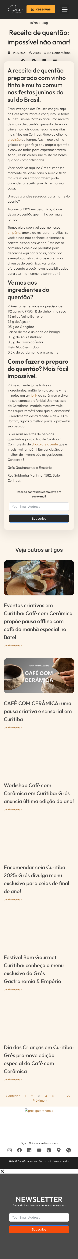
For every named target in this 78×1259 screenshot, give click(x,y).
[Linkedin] (29, 1150)
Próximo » (40, 1100)
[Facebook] (19, 1150)
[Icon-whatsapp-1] (68, 1150)
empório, (14, 232)
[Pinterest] (49, 1150)
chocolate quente (45, 444)
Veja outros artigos (39, 550)
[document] (39, 1214)
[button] (64, 9)
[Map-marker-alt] (58, 1150)
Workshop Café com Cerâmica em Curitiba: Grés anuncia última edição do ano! (39, 793)
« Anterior (12, 1096)
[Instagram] (9, 1150)
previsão (14, 139)
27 (68, 1096)
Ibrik (34, 395)
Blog (44, 23)
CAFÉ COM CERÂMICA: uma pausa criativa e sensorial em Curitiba (38, 711)
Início (34, 23)
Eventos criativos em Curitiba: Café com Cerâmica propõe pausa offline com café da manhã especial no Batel (38, 621)
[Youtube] (39, 1150)
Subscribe (39, 518)
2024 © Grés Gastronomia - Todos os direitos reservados (39, 1161)
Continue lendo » (13, 645)
